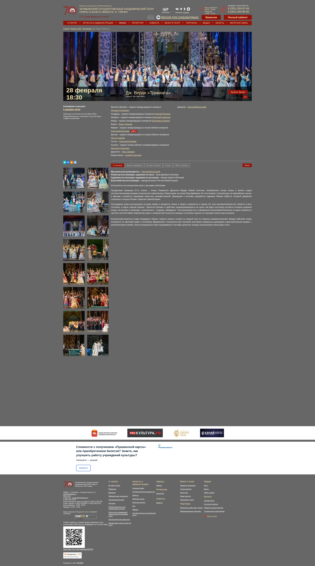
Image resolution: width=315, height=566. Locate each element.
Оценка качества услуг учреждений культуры (117, 508)
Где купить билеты (211, 504)
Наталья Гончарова (120, 110)
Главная (66, 29)
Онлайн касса (209, 501)
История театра (114, 485)
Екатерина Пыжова (161, 121)
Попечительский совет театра (191, 508)
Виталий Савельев (161, 117)
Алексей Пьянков (162, 114)
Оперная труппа (138, 499)
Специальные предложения (214, 511)
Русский (178, 12)
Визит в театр (172, 23)
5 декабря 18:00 (71, 109)
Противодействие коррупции (119, 520)
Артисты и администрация (98, 23)
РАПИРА (80, 563)
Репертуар (138, 23)
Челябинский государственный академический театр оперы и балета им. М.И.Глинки (86, 484)
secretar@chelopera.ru (80, 498)
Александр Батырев (120, 131)
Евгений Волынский (197, 107)
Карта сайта (212, 516)
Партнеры (191, 23)
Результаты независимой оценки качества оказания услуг (118, 514)
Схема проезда (185, 489)
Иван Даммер (128, 152)
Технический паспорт (116, 500)
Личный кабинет (238, 17)
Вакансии (211, 17)
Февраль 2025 (76, 29)
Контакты (112, 503)
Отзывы (168, 165)
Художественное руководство (143, 492)
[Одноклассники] (71, 162)
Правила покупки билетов (213, 508)
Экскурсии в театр (187, 500)
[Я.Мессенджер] (64, 162)
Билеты (220, 23)
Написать (83, 468)
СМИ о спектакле (181, 165)
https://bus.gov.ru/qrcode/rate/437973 (78, 549)
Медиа (206, 23)
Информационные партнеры (190, 511)
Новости (154, 23)
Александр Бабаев (127, 141)
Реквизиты (112, 489)
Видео (206, 489)
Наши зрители (185, 496)
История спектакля (153, 165)
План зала (184, 493)
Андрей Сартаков (133, 155)
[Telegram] (75, 162)
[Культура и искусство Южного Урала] (181, 433)
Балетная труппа (138, 502)
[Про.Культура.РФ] (145, 433)
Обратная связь (239, 23)
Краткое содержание (134, 165)
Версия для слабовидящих (180, 17)
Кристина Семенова (120, 148)
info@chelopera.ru (69, 494)
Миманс (135, 510)
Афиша (122, 23)
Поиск (150, 17)
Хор (133, 506)
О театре (72, 23)
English (186, 12)
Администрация (138, 488)
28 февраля (87, 29)
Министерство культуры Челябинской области (95, 6)
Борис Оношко (125, 124)
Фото (206, 485)
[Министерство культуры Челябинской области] (104, 433)
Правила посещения (187, 485)
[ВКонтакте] (68, 162)
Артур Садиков (118, 138)
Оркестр (135, 495)
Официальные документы (118, 496)
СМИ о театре (209, 493)
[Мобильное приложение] (212, 433)
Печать (247, 165)
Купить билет (238, 92)
